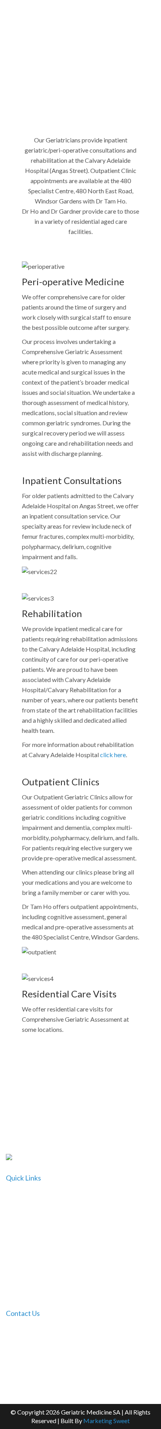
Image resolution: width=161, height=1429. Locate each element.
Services (17, 1256)
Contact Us (21, 1287)
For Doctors (22, 1226)
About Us (19, 1211)
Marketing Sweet (106, 1420)
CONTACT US (80, 1095)
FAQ (12, 1272)
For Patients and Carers (37, 1241)
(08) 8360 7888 (133, 1352)
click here (113, 754)
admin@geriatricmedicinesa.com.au (72, 1366)
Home (14, 1195)
